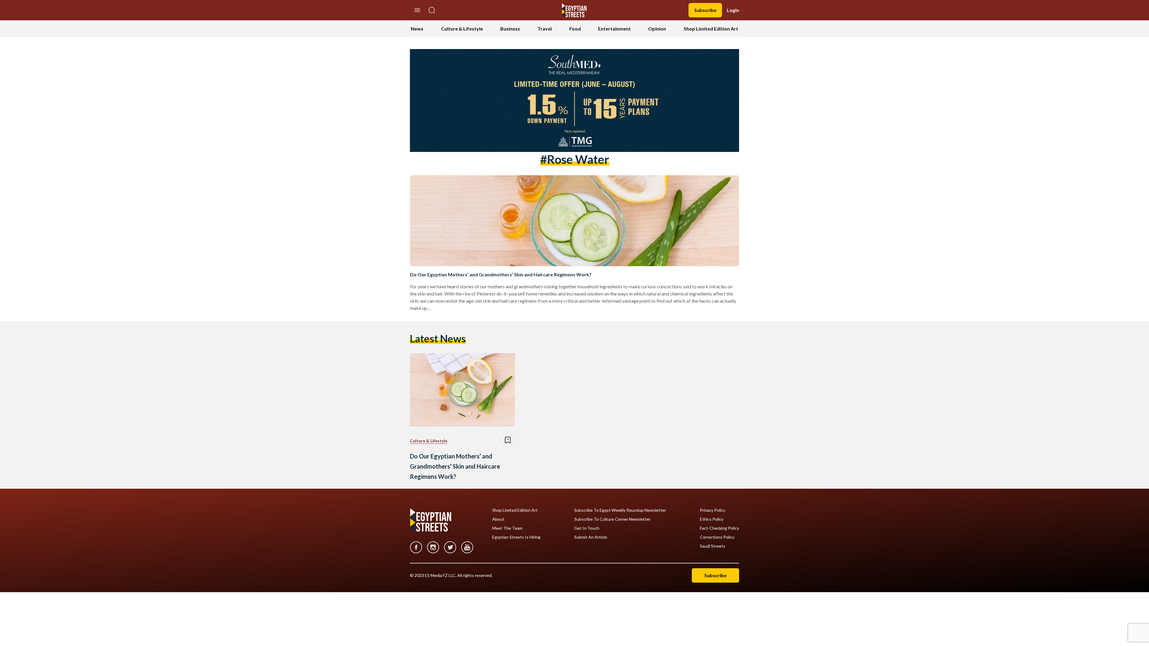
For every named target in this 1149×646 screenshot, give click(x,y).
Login (733, 10)
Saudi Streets (712, 546)
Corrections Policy (717, 537)
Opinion (657, 28)
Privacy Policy (712, 510)
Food (575, 28)
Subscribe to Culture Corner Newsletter (612, 519)
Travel (544, 28)
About (498, 519)
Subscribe (705, 10)
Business (510, 28)
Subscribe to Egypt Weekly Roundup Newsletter (620, 510)
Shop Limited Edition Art (711, 28)
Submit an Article (590, 537)
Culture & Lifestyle (462, 28)
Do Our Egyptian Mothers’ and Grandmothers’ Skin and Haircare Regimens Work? (501, 274)
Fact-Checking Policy (719, 528)
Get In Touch (586, 528)
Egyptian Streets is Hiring (516, 537)
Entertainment (614, 28)
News (417, 28)
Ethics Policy (712, 519)
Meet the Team (507, 528)
